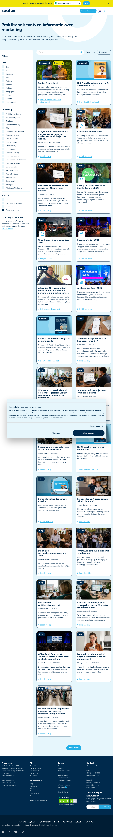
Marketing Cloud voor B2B (10, 766)
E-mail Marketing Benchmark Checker (54, 500)
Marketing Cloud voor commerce (12, 768)
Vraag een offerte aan (9, 785)
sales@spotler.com (92, 775)
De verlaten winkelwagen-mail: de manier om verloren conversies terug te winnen (54, 711)
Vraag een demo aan (8, 783)
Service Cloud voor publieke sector (13, 771)
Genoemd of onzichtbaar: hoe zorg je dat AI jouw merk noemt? (54, 188)
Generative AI (34, 771)
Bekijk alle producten (8, 776)
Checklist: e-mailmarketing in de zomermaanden (54, 340)
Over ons (61, 766)
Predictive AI (34, 773)
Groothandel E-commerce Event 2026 (54, 239)
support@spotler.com (93, 785)
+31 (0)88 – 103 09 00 (93, 773)
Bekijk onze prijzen (8, 780)
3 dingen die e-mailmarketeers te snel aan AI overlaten (54, 448)
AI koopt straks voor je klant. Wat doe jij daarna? (93, 393)
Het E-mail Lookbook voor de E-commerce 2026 (93, 82)
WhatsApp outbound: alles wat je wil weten (93, 552)
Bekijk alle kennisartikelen (38, 800)
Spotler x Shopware (64, 780)
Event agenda (34, 793)
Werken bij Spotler (64, 785)
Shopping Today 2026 (93, 239)
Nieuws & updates (64, 771)
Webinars (33, 796)
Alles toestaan (88, 433)
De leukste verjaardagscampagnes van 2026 (54, 552)
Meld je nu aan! (7, 228)
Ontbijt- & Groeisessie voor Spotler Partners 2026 (93, 188)
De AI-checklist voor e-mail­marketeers (93, 448)
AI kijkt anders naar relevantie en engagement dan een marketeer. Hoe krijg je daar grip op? (54, 133)
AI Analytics (33, 776)
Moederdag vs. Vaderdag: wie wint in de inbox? (93, 500)
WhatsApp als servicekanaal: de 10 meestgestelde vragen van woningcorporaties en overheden (54, 393)
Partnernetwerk (63, 775)
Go (86, 3)
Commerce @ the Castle (93, 133)
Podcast (32, 791)
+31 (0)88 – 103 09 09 (93, 782)
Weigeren (56, 433)
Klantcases (33, 786)
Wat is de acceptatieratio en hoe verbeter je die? (93, 340)
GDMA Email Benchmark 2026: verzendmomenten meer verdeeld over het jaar (54, 656)
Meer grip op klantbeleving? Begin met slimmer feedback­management (93, 656)
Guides (32, 788)
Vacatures (62, 787)
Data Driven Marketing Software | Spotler (9, 11)
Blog (31, 784)
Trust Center (62, 792)
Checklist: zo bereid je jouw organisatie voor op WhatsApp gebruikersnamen (93, 604)
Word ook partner (64, 778)
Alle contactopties (92, 766)
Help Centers (90, 787)
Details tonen (95, 426)
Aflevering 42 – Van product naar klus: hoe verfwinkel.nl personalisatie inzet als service (54, 288)
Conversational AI (35, 768)
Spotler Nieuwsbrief (54, 82)
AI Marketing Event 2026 (93, 288)
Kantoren (61, 768)
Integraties (5, 773)
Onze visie (33, 766)
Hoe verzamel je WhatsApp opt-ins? (54, 604)
